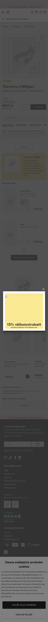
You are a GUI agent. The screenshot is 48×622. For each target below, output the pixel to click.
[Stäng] (43, 289)
